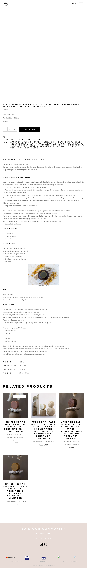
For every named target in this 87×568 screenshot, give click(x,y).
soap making (44, 146)
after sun (16, 142)
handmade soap (19, 145)
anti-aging (36, 441)
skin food (20, 437)
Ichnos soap (39, 565)
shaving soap (34, 139)
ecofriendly (52, 143)
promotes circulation (72, 444)
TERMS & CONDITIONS (70, 562)
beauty (69, 142)
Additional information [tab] (31, 159)
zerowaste (31, 148)
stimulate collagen (65, 146)
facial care (10, 434)
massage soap (67, 441)
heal (22, 139)
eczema (8, 501)
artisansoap (49, 142)
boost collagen (45, 441)
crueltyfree (35, 143)
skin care (22, 146)
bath (61, 142)
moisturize (43, 145)
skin (13, 146)
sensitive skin (11, 437)
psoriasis (22, 501)
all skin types (32, 142)
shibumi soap (75, 145)
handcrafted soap (71, 143)
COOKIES (43, 562)
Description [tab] (9, 159)
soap (32, 146)
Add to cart (29, 129)
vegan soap (17, 148)
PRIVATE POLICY (16, 562)
